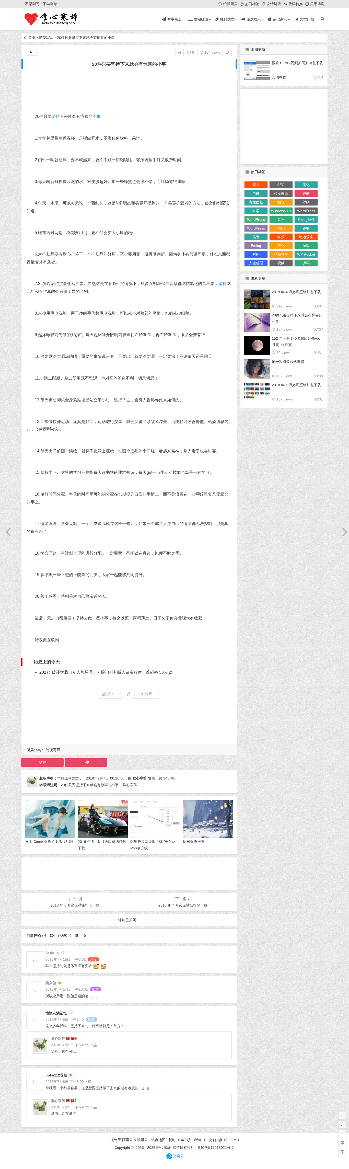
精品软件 (281, 254)
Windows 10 (281, 211)
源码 (306, 263)
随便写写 (46, 38)
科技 (281, 237)
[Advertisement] (129, 90)
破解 (306, 193)
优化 (281, 246)
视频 (281, 263)
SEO (281, 185)
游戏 (306, 246)
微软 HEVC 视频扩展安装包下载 (297, 63)
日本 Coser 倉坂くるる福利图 (49, 842)
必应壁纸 (281, 193)
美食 (256, 237)
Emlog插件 (306, 219)
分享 (148, 694)
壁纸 (306, 202)
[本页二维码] (342, 1152)
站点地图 (158, 1140)
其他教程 (279, 77)
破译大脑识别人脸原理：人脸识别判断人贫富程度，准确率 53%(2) (112, 672)
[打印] (180, 52)
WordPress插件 (256, 229)
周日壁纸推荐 (193, 842)
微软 (281, 202)
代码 (281, 228)
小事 (96, 116)
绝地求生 (306, 237)
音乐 (281, 219)
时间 (256, 254)
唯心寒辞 (140, 778)
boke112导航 (56, 1075)
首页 (32, 38)
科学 (256, 211)
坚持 (56, 116)
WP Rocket (306, 254)
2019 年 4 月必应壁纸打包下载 (296, 292)
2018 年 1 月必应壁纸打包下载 (296, 385)
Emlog (256, 246)
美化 (306, 185)
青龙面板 (256, 202)
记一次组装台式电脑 (288, 362)
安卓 (256, 185)
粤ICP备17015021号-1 (216, 1147)
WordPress (306, 211)
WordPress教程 (256, 220)
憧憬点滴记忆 (56, 1013)
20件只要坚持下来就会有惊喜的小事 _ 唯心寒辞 (99, 785)
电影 (256, 193)
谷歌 (306, 228)
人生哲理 (256, 263)
